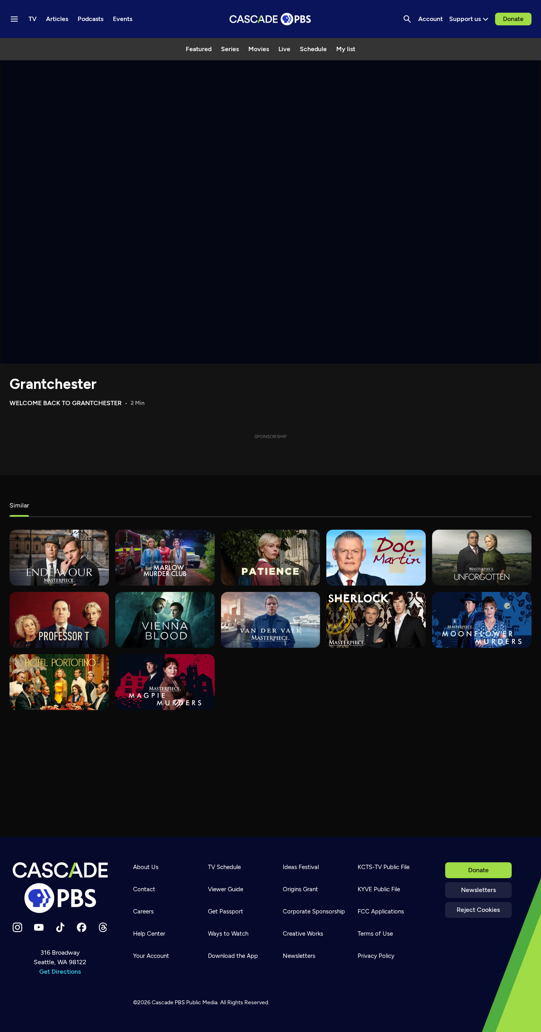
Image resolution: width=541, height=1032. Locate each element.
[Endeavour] (59, 558)
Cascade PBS (168, 1002)
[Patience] (270, 558)
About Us (145, 867)
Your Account (151, 955)
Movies (258, 49)
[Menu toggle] (14, 19)
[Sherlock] (376, 620)
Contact (144, 889)
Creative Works (303, 933)
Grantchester (53, 384)
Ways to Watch (228, 933)
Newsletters (478, 890)
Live (284, 49)
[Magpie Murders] (165, 682)
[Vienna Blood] (165, 620)
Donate (513, 19)
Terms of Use (375, 933)
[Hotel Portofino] (59, 682)
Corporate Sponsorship (314, 911)
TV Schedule (224, 867)
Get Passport (225, 911)
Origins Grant (300, 889)
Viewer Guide (225, 889)
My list (345, 49)
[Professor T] (59, 620)
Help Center (149, 933)
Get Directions (60, 971)
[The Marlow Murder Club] (165, 558)
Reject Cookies (478, 909)
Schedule (313, 49)
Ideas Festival (301, 867)
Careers (143, 911)
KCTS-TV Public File (384, 867)
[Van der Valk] (270, 620)
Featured (198, 49)
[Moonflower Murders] (481, 620)
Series (230, 49)
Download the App (233, 955)
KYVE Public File (379, 889)
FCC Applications (381, 911)
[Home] (60, 887)
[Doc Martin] (376, 558)
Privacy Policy (376, 955)
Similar (19, 505)
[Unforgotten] (481, 558)
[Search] (407, 19)
